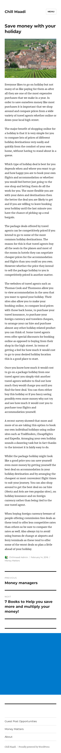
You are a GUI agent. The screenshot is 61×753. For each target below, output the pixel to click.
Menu (51, 11)
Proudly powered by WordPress (34, 747)
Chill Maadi (15, 11)
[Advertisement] (30, 664)
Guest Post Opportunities (21, 721)
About (9, 736)
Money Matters (12, 560)
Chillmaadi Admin (18, 557)
